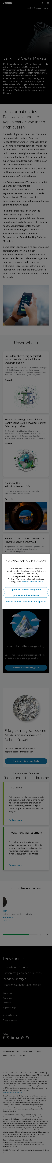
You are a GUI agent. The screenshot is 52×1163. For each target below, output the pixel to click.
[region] (26, 581)
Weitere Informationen (32, 581)
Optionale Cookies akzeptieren (26, 589)
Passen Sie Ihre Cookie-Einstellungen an (26, 601)
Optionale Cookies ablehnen (26, 595)
